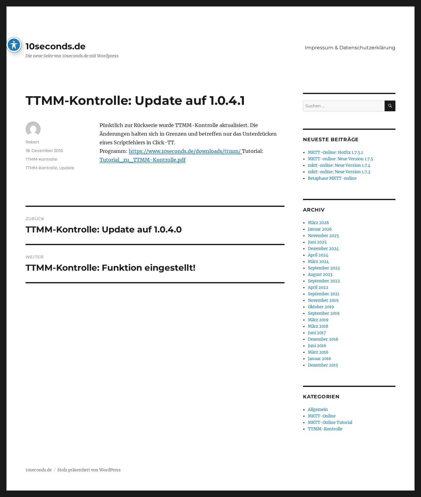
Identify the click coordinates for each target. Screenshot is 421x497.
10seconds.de (56, 46)
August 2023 (320, 274)
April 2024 (318, 255)
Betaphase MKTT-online (332, 178)
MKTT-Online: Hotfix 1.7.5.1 (335, 152)
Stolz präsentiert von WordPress (89, 470)
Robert (32, 141)
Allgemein (318, 409)
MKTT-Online (322, 416)
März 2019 (318, 319)
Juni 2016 (317, 345)
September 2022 (324, 281)
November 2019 (323, 300)
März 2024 (318, 261)
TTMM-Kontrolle (41, 159)
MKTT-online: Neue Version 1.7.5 (340, 159)
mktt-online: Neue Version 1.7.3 (339, 172)
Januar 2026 (320, 229)
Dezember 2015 (323, 365)
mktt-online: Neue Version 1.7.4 (339, 165)
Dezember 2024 (323, 248)
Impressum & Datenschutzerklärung (350, 48)
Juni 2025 (317, 242)
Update (66, 167)
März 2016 (318, 352)
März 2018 (318, 326)
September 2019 (324, 313)
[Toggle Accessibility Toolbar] (13, 44)
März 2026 (318, 222)
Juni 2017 (317, 332)
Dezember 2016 (323, 339)
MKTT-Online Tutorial (330, 422)
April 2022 (318, 287)
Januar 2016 (319, 358)
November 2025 (323, 235)
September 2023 (324, 268)
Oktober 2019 (321, 307)
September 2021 (323, 294)
